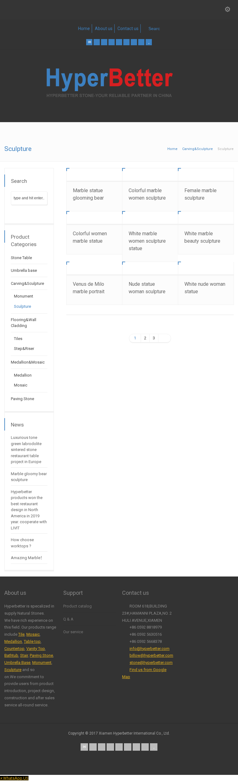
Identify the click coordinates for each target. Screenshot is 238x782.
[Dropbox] (141, 42)
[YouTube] (149, 42)
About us (103, 28)
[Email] (89, 42)
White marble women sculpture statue (147, 241)
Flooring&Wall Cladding (23, 322)
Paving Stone (22, 398)
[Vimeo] (134, 42)
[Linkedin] (119, 42)
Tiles (18, 338)
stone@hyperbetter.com (151, 662)
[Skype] (126, 42)
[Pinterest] (111, 42)
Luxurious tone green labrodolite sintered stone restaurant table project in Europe (26, 449)
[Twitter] (97, 42)
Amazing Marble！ (27, 557)
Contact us (128, 28)
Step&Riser (24, 348)
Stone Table (21, 257)
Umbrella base (24, 270)
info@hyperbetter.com (150, 648)
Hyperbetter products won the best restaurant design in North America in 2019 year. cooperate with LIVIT (29, 509)
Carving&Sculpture (27, 283)
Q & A (68, 619)
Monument (23, 296)
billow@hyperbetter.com (151, 655)
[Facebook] (104, 42)
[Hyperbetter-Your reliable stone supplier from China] (119, 109)
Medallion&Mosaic (28, 362)
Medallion (23, 375)
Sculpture (22, 306)
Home (84, 28)
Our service (73, 632)
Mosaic (20, 385)
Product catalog (77, 606)
